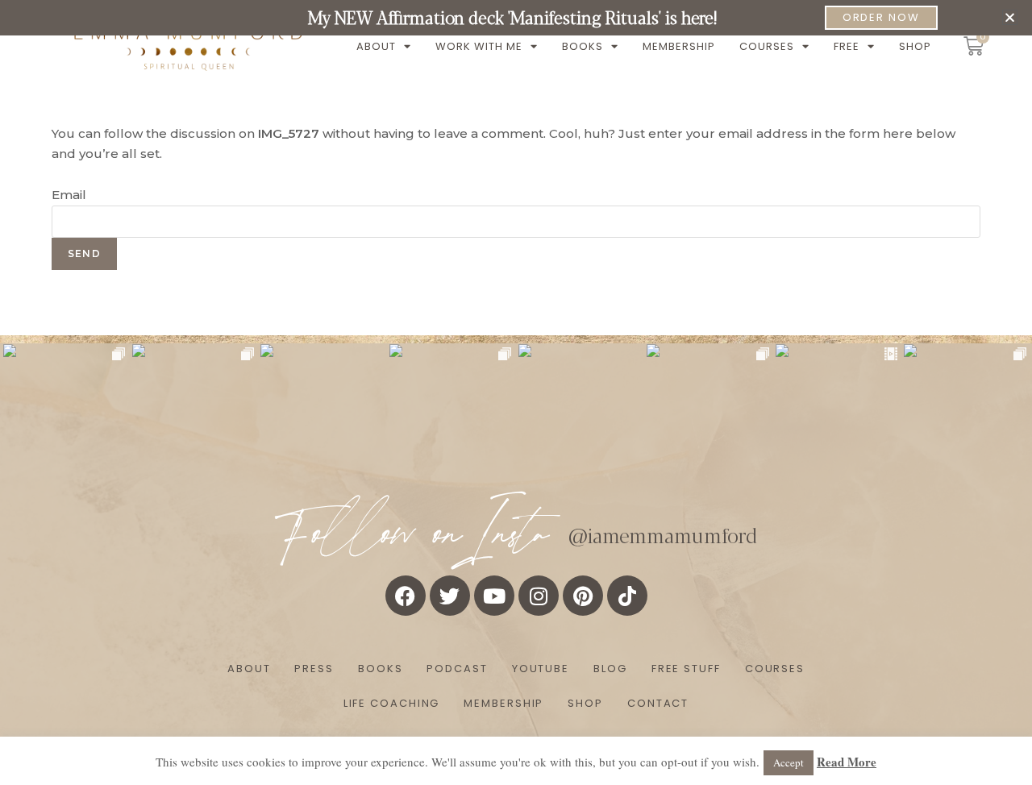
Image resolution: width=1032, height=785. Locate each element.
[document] (516, 392)
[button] (1010, 17)
